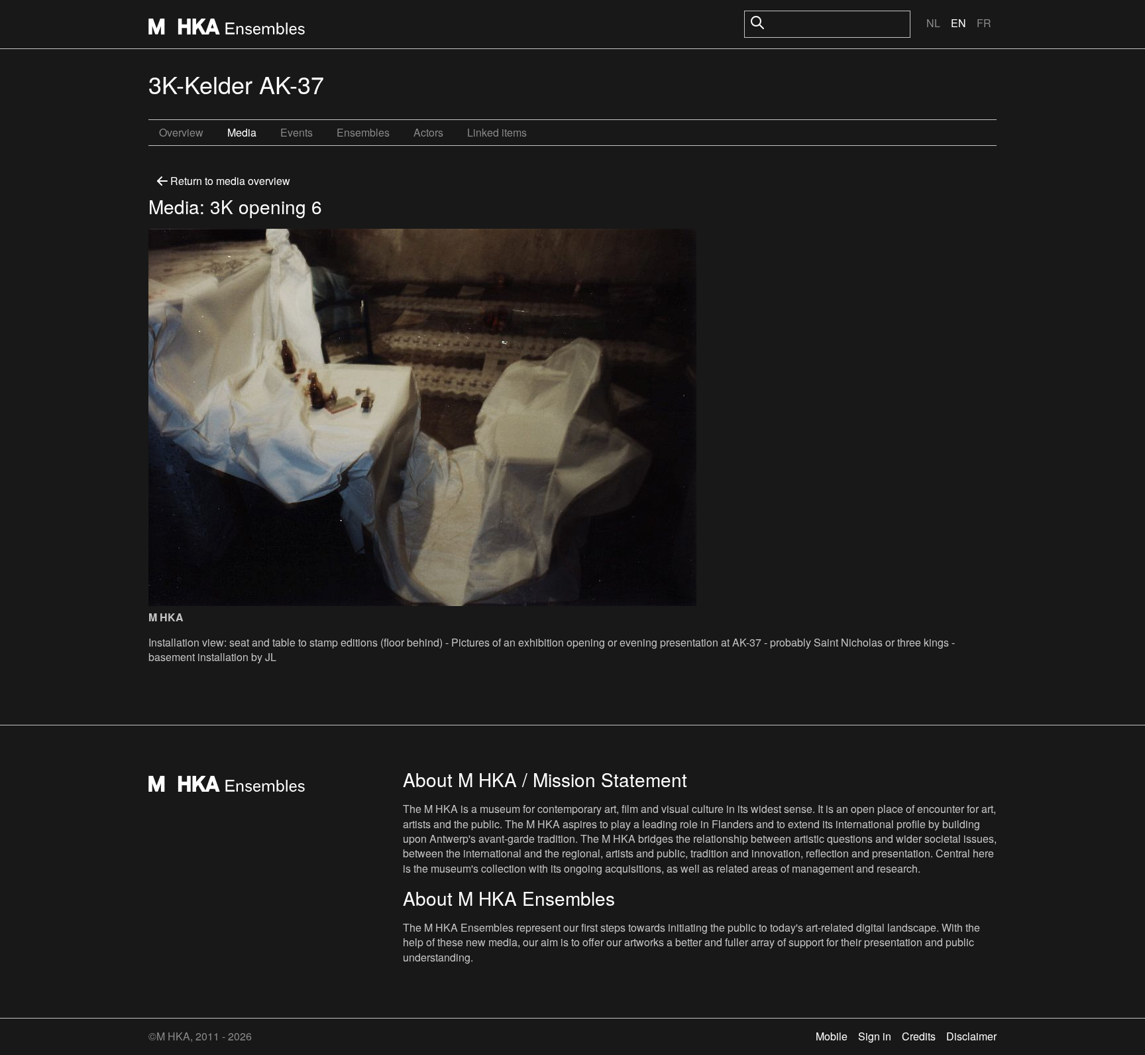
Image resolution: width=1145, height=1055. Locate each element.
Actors (428, 132)
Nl (933, 23)
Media (241, 132)
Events (296, 132)
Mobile (831, 1036)
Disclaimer (971, 1036)
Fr (984, 23)
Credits (919, 1036)
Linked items (497, 132)
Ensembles (363, 132)
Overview (181, 132)
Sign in (874, 1036)
